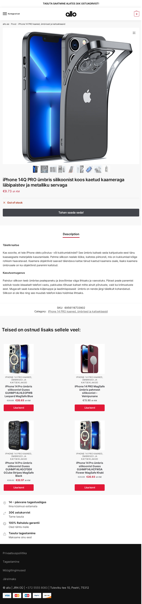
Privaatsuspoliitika (15, 553)
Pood (13, 24)
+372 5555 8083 (37, 587)
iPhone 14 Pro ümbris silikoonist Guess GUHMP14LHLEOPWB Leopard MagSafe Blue (19, 391)
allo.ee (6, 24)
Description (71, 234)
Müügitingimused (14, 570)
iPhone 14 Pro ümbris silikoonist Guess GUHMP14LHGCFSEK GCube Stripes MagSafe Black (19, 469)
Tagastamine (11, 561)
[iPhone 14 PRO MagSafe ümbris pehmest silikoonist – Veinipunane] (90, 359)
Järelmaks (9, 579)
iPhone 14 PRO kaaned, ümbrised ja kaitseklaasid (41, 24)
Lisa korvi (18, 407)
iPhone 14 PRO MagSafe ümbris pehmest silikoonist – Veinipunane (90, 391)
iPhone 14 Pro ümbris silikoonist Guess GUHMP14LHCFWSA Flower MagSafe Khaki (90, 467)
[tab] (71, 234)
